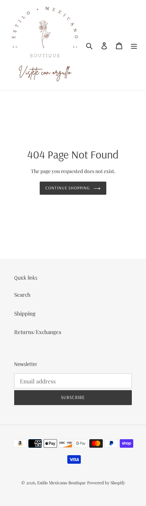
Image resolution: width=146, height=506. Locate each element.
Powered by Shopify (106, 482)
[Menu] (134, 45)
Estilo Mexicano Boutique (61, 482)
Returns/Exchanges (37, 331)
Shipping (24, 313)
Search (22, 294)
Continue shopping (67, 187)
